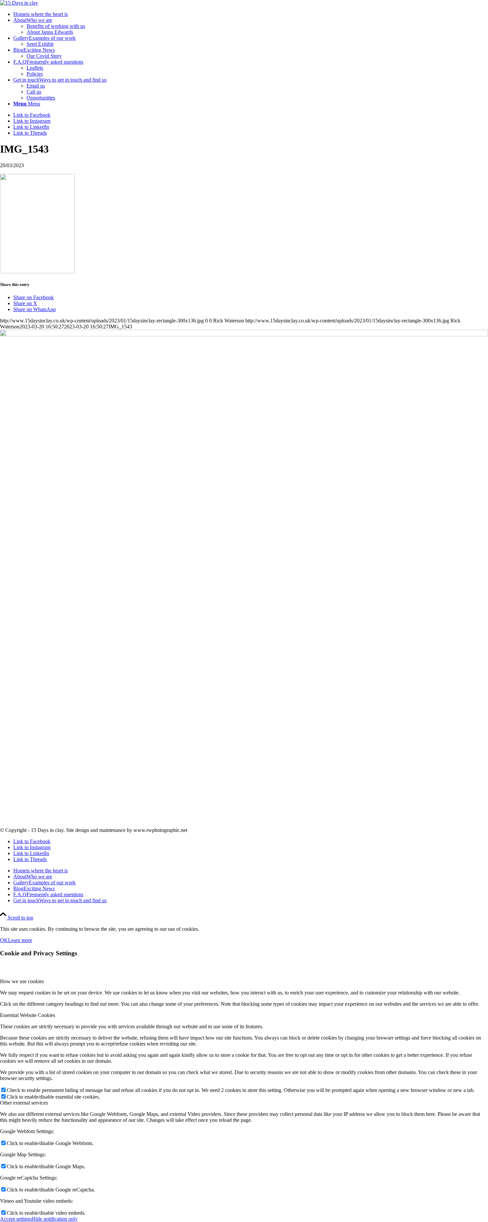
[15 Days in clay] (19, 3)
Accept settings (16, 1219)
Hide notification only (55, 1219)
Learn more (20, 940)
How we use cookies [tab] (22, 981)
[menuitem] (250, 14)
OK (4, 940)
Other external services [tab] (24, 1103)
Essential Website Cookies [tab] (27, 1015)
